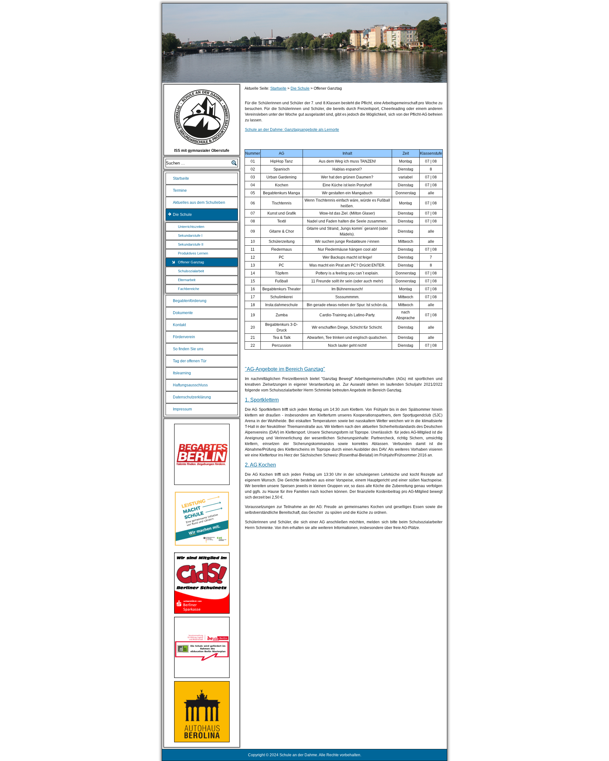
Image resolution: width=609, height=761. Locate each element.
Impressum (182, 409)
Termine (180, 190)
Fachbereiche (188, 289)
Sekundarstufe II (190, 244)
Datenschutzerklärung (192, 397)
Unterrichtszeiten (191, 227)
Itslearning (182, 373)
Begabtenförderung (189, 301)
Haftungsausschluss (190, 385)
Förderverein (184, 337)
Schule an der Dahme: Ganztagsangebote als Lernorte (292, 129)
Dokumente (183, 313)
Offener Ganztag (191, 262)
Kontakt (179, 325)
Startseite (181, 178)
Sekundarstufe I (190, 235)
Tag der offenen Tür (189, 361)
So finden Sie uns (188, 349)
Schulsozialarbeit (191, 271)
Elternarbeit (186, 280)
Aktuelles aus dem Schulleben (199, 202)
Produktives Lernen (193, 253)
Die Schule (182, 214)
